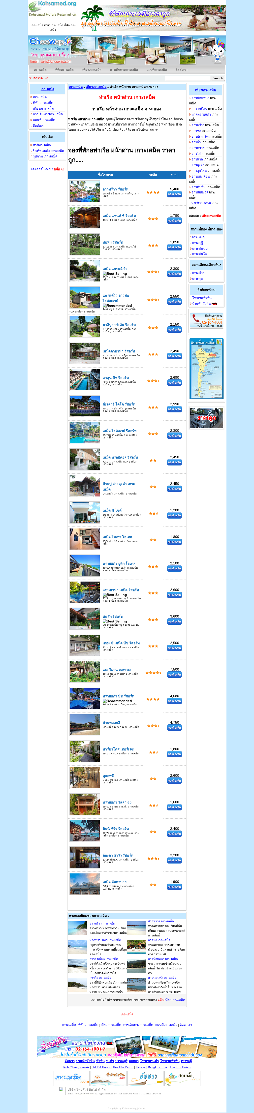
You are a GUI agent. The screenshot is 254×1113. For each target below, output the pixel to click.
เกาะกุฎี (197, 243)
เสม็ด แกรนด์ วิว (115, 269)
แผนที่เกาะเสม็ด (157, 69)
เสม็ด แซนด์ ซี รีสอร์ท (119, 216)
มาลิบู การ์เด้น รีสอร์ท (119, 325)
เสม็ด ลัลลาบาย (115, 882)
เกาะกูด (197, 278)
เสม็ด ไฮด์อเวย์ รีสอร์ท (119, 431)
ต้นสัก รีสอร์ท (113, 616)
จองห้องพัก (174, 194)
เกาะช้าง (198, 273)
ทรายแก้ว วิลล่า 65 (117, 802)
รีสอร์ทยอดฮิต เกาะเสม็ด (48, 151)
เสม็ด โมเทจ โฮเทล (117, 537)
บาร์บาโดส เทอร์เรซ (118, 749)
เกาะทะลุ (198, 237)
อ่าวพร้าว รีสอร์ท (115, 189)
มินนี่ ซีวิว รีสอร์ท (116, 829)
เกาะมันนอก (200, 248)
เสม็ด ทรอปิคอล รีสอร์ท (120, 457)
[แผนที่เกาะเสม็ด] (206, 398)
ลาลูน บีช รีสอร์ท (116, 378)
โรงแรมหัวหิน (202, 298)
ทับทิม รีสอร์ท (113, 242)
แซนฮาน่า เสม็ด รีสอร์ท (121, 590)
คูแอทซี (108, 776)
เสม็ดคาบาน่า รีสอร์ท (119, 351)
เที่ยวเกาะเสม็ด (91, 69)
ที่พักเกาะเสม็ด (64, 69)
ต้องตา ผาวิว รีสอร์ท (118, 855)
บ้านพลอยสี (111, 723)
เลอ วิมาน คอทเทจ (117, 670)
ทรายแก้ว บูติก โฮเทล (119, 563)
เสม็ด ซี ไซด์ (112, 510)
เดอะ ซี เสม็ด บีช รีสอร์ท (121, 643)
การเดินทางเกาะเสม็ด (124, 69)
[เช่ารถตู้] (206, 429)
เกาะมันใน (199, 254)
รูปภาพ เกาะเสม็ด (45, 156)
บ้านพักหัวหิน (201, 304)
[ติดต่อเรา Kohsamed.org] (206, 328)
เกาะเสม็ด (40, 69)
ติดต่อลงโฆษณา (47, 169)
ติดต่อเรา (182, 69)
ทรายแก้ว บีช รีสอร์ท (118, 696)
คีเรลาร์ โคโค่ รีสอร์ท (119, 404)
